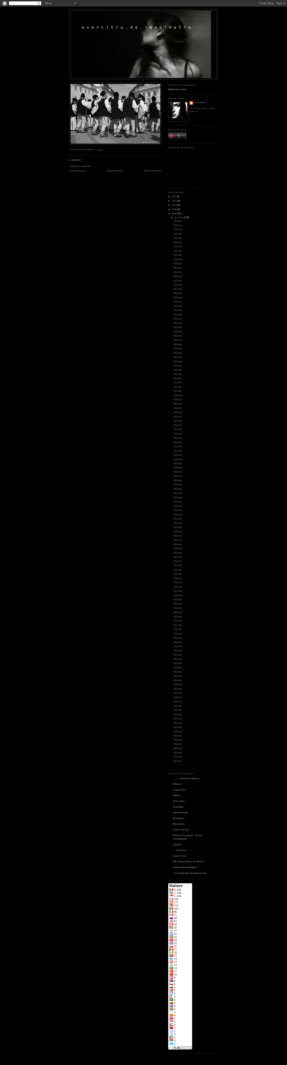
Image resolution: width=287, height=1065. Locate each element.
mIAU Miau (178, 818)
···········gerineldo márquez (186, 778)
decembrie (179, 217)
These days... (179, 801)
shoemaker (178, 807)
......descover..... (181, 850)
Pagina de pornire (115, 170)
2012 (174, 196)
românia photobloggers (185, 867)
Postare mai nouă (78, 170)
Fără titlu (178, 221)
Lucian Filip (179, 790)
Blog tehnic (179, 824)
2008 (174, 213)
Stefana (176, 795)
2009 (174, 209)
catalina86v (200, 102)
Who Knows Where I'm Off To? (188, 861)
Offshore (177, 784)
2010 (174, 205)
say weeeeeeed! (180, 812)
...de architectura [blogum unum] (190, 873)
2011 (174, 200)
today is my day (181, 829)
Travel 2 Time (179, 856)
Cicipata (177, 844)
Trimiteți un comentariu (80, 166)
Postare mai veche (152, 170)
